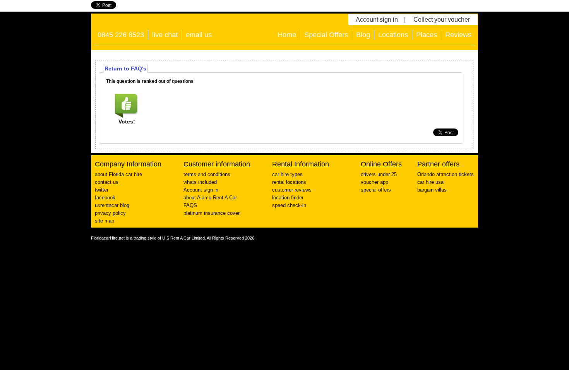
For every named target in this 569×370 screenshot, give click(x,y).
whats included (200, 182)
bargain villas (432, 190)
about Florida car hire (118, 174)
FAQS (190, 205)
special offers (376, 190)
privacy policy (110, 213)
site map (104, 221)
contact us (106, 182)
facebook (105, 197)
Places (426, 35)
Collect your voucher (441, 19)
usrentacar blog (112, 205)
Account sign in (377, 19)
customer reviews (292, 190)
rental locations (289, 182)
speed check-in (289, 205)
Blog (363, 35)
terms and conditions (206, 174)
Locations (393, 35)
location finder (287, 197)
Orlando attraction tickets (445, 174)
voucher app (374, 182)
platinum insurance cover (211, 213)
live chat (165, 35)
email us (199, 35)
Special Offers (326, 35)
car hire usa (430, 182)
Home (287, 35)
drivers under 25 (379, 174)
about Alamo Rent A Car (210, 197)
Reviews (458, 35)
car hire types (287, 174)
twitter (101, 190)
